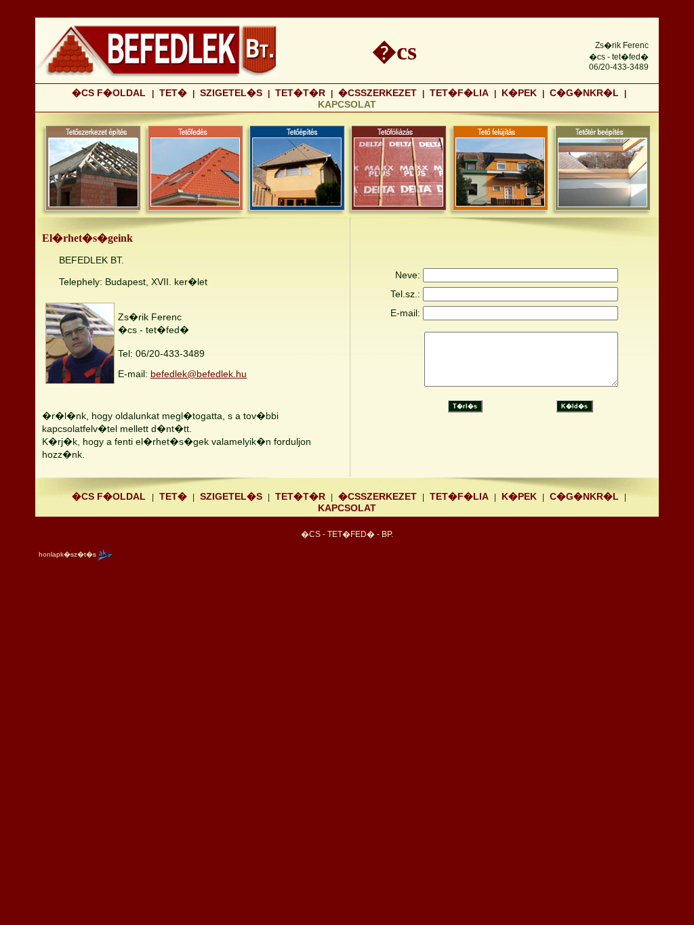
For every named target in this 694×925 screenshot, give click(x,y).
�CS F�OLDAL (110, 92)
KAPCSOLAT (347, 507)
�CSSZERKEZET (377, 92)
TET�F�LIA (459, 92)
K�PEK (519, 92)
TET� (173, 92)
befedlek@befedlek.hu (198, 373)
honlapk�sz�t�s (67, 553)
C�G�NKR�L (584, 92)
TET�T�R (300, 92)
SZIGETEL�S (231, 92)
